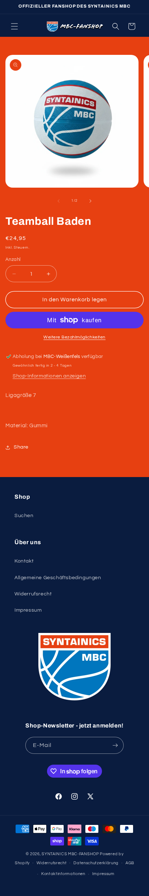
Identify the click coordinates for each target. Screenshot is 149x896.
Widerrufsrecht (33, 593)
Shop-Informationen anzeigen (49, 376)
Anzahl (13, 259)
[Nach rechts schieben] (90, 201)
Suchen (24, 515)
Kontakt (24, 561)
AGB (129, 863)
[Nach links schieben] (59, 201)
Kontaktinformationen (63, 874)
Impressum (28, 610)
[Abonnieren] (115, 745)
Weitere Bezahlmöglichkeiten (74, 337)
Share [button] (21, 447)
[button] (14, 26)
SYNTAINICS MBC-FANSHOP (70, 854)
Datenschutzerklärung (96, 863)
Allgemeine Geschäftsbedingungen (57, 577)
